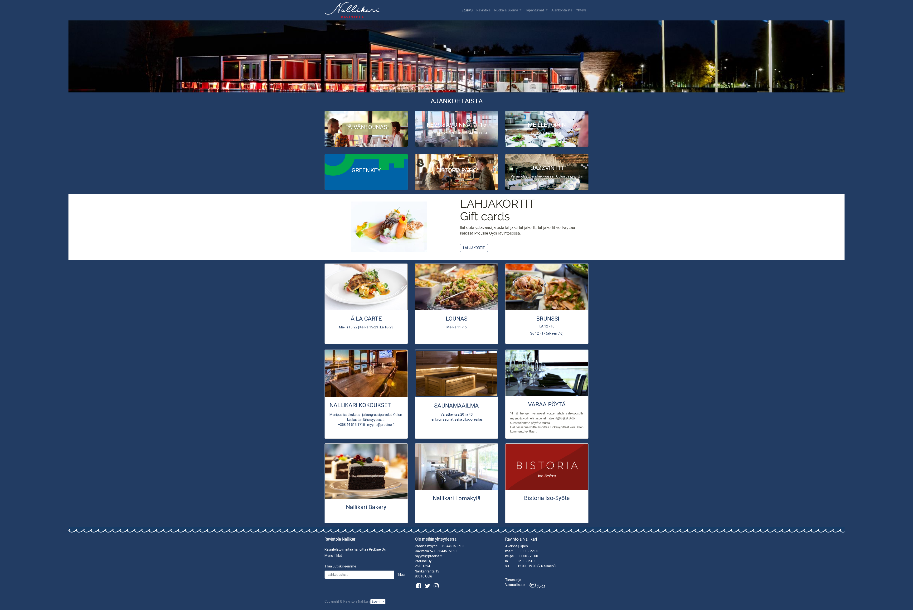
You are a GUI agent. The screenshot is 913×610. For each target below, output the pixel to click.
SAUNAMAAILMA (456, 405)
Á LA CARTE (366, 318)
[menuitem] (467, 10)
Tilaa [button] (401, 574)
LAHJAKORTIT (474, 248)
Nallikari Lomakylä (457, 498)
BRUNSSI (547, 318)
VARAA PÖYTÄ (547, 404)
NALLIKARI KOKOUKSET (360, 405)
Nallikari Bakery (366, 507)
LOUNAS (456, 318)
